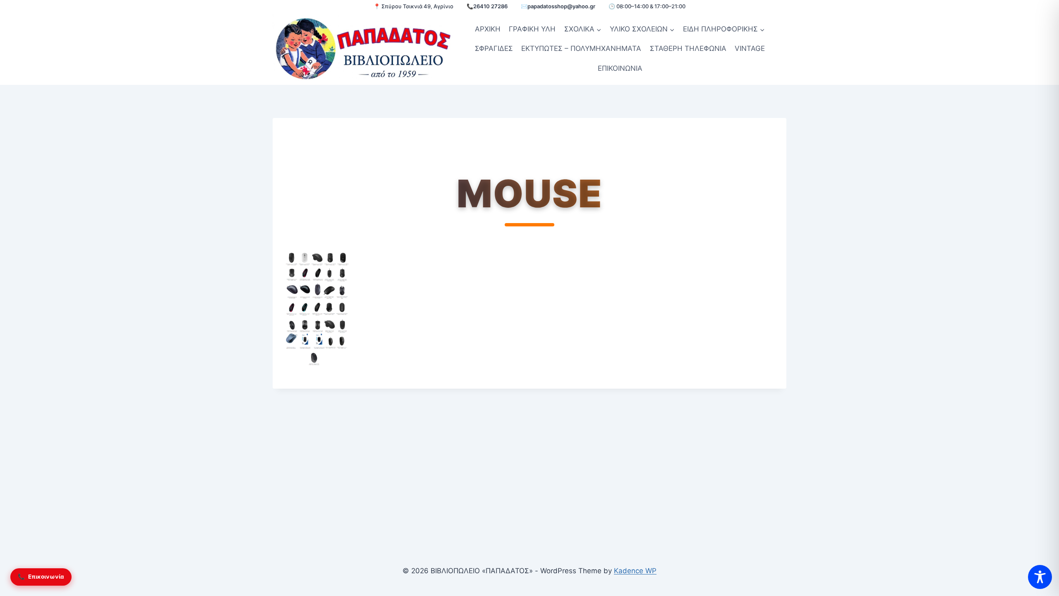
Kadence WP (635, 571)
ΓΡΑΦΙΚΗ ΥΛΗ (532, 29)
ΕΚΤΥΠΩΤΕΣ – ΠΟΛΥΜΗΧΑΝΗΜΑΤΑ (581, 48)
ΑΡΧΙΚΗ (488, 29)
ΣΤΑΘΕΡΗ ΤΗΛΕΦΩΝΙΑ (688, 48)
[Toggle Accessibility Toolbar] (1040, 577)
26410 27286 (490, 6)
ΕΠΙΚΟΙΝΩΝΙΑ (620, 68)
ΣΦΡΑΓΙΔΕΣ (494, 48)
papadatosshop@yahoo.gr (561, 6)
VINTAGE (750, 48)
